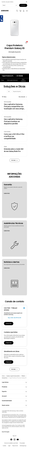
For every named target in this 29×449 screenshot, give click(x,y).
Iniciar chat (8, 323)
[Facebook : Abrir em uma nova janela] (11, 439)
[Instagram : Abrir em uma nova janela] (14, 439)
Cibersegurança (23, 445)
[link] (26, 42)
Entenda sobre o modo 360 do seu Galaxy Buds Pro (14, 69)
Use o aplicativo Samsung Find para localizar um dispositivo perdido (14, 60)
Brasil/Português (5, 431)
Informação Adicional (12, 80)
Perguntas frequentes (17, 91)
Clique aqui (8, 362)
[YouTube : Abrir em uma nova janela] (18, 439)
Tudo (9, 91)
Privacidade (22, 443)
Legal (9, 445)
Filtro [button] (5, 97)
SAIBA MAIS (7, 193)
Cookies (4, 445)
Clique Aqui (8, 342)
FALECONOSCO (23, 80)
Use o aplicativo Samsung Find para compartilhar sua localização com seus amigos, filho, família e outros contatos (15, 63)
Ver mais (13, 369)
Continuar (23, 5)
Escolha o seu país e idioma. (7, 2)
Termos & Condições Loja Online (11, 443)
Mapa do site (15, 445)
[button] (14, 105)
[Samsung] (4, 10)
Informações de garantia (14, 52)
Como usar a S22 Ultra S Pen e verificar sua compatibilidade (13, 66)
